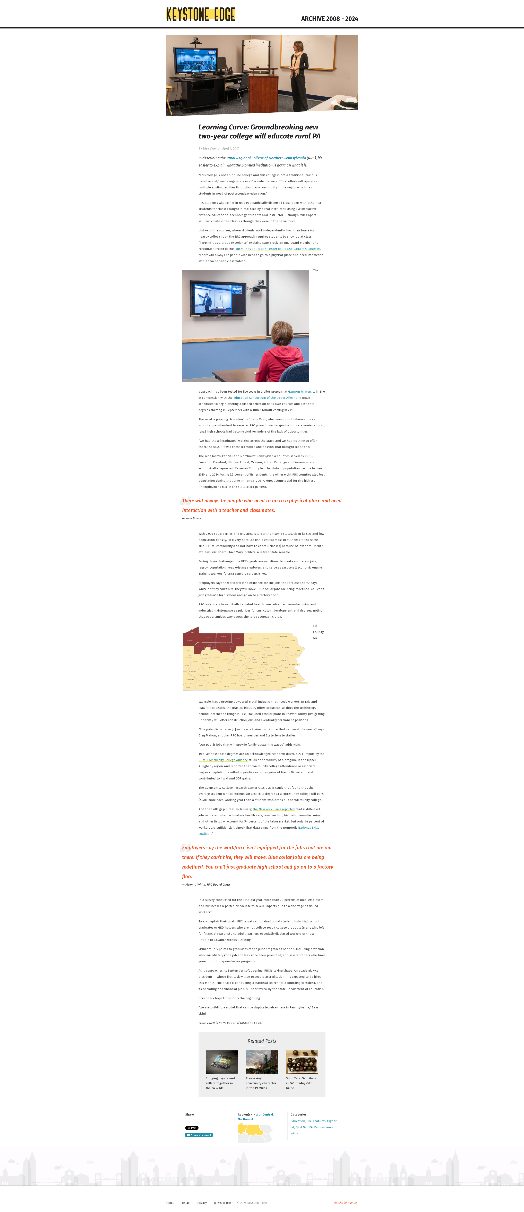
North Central (263, 1114)
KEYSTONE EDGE (200, 14)
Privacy (202, 1203)
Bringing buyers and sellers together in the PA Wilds (220, 1083)
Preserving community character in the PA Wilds (261, 1083)
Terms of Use (222, 1203)
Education (298, 1121)
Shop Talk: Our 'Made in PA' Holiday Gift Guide (301, 1083)
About (170, 1203)
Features (319, 1121)
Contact (185, 1203)
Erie (309, 1121)
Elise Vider (210, 148)
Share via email (201, 1135)
